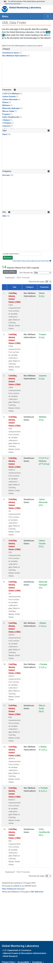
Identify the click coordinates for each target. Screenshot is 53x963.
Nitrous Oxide (8, 111)
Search (9, 258)
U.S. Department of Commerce (17, 950)
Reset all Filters (10, 272)
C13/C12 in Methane (11, 94)
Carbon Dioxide (9, 97)
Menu (5, 16)
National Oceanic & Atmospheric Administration (24, 953)
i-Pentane (6, 123)
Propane (6, 114)
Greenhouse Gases (10, 53)
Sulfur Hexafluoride (10, 117)
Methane (6, 105)
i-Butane (6, 120)
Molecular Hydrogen (11, 108)
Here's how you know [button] (12, 4)
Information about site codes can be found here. (30, 261)
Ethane (5, 102)
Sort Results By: (26, 272)
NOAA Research (10, 956)
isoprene (6, 126)
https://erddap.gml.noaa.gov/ (13, 889)
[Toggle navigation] (47, 16)
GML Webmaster (36, 892)
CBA (4, 216)
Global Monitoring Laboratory (25, 7)
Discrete (6, 175)
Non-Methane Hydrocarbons (14, 56)
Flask (4, 134)
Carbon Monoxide (10, 99)
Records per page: (37, 281)
